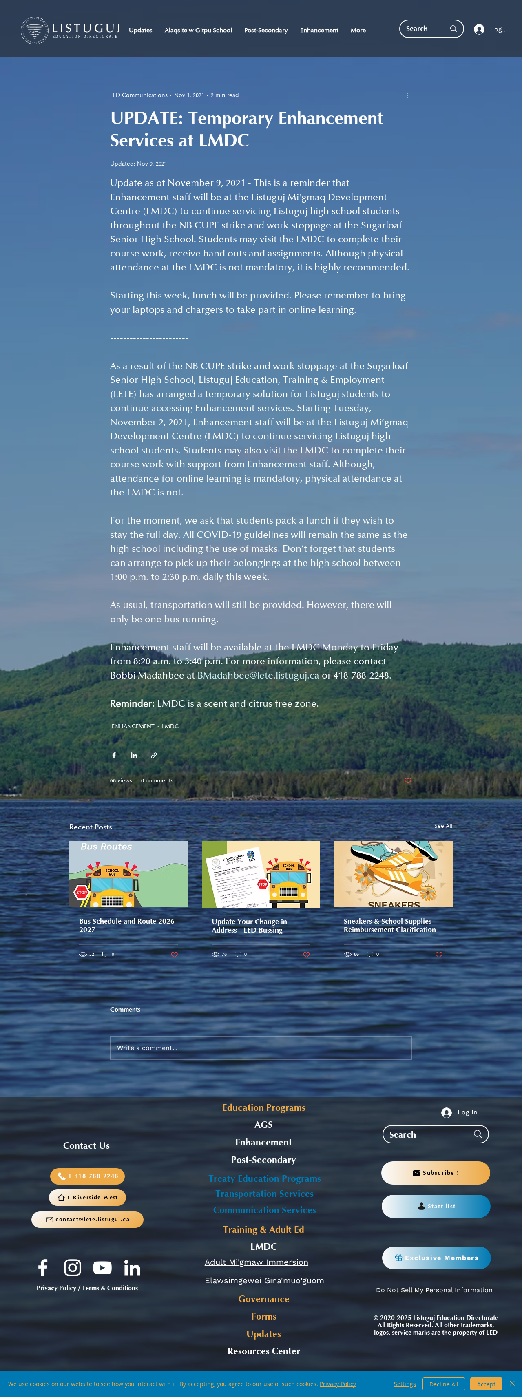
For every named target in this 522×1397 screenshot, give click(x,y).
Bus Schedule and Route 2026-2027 (128, 925)
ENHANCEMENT (133, 726)
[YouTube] (102, 1267)
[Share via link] (154, 755)
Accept (486, 1384)
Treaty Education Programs (264, 1179)
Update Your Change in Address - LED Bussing (249, 926)
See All (443, 825)
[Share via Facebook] (114, 755)
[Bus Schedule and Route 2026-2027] (128, 874)
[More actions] (407, 95)
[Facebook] (42, 1267)
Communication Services (264, 1210)
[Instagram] (72, 1267)
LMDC (170, 726)
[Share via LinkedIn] (134, 755)
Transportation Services (264, 1194)
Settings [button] (405, 1384)
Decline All (443, 1384)
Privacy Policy (338, 1384)
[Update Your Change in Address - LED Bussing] (261, 874)
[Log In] (477, 29)
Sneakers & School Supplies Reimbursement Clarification (390, 925)
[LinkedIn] (132, 1267)
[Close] (512, 1383)
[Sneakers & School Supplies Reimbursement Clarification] (393, 874)
